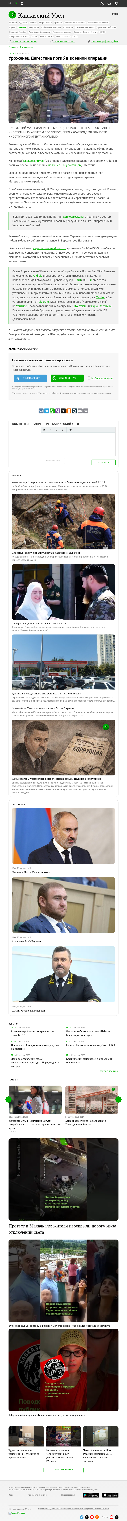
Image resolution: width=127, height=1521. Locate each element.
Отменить (103, 462)
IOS (90, 280)
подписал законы (72, 216)
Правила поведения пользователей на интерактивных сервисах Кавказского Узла (73, 1509)
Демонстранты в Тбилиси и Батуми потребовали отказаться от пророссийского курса (35, 1124)
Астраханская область (75, 23)
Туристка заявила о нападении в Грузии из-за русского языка (24, 1453)
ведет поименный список (49, 248)
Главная (12, 47)
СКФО (102, 32)
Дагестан (22, 27)
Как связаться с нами (37, 1495)
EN (16, 3)
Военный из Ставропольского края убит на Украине (43, 708)
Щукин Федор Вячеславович (29, 1010)
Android (37, 275)
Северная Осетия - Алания (85, 32)
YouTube (21, 306)
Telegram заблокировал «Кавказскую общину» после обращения (47, 1415)
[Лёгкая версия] (22, 3)
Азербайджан (45, 23)
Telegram (43, 301)
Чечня (34, 36)
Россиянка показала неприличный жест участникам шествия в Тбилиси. (59, 1455)
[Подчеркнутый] (56, 429)
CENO (77, 280)
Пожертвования (68, 1495)
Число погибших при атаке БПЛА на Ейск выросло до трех (88, 1033)
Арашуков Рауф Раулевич (27, 941)
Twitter (100, 297)
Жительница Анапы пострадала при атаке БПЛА (32, 1033)
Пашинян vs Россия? (64, 41)
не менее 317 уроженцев (64, 165)
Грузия (12, 27)
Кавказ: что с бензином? (24, 41)
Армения (58, 23)
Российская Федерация (39, 32)
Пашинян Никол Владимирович (31, 872)
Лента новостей (26, 47)
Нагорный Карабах (17, 32)
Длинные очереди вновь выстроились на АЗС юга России (46, 693)
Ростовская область (62, 32)
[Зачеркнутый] (62, 429)
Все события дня (109, 1071)
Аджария (23, 23)
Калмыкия (68, 27)
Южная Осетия (46, 36)
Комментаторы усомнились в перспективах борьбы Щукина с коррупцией (56, 778)
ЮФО (75, 36)
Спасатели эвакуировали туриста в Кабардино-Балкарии (46, 552)
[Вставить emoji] (70, 429)
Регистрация (53, 460)
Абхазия (13, 23)
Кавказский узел (34, 160)
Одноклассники (101, 306)
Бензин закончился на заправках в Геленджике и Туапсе (85, 1122)
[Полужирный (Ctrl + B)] (44, 429)
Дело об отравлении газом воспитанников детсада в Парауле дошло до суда (35, 1062)
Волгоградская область (98, 23)
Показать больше (63, 1469)
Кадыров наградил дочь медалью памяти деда (39, 623)
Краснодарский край (106, 27)
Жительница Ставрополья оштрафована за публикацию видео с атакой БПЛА (58, 482)
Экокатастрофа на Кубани (104, 41)
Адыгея (33, 23)
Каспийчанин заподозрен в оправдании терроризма (89, 1060)
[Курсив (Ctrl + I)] (50, 429)
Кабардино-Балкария (51, 27)
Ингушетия (34, 27)
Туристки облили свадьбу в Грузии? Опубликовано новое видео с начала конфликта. (60, 1325)
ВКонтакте (80, 306)
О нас (11, 1495)
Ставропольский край (19, 36)
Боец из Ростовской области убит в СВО (90, 1045)
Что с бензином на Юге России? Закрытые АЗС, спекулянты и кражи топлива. (97, 1455)
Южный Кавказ (63, 36)
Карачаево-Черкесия (84, 27)
